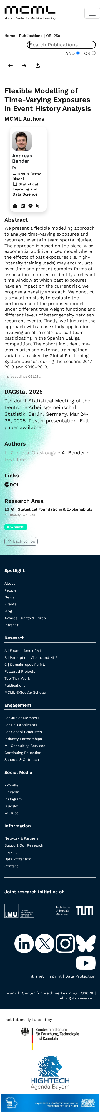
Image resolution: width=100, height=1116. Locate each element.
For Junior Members (21, 718)
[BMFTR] (50, 1036)
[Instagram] (66, 943)
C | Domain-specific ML (24, 664)
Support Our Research (23, 845)
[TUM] (74, 908)
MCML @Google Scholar (25, 692)
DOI (13, 485)
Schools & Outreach (21, 760)
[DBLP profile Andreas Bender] (37, 206)
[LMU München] (25, 908)
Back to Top (24, 541)
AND (70, 53)
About (9, 583)
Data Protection (17, 859)
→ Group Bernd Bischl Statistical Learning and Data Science (27, 184)
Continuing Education (22, 753)
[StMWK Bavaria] (50, 1100)
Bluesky (11, 806)
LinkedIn (11, 792)
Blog (8, 611)
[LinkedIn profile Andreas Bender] (23, 206)
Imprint (10, 852)
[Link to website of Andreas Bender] (15, 206)
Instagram (13, 799)
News (9, 597)
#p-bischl (15, 527)
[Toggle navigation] (92, 13)
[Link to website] (22, 140)
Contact (11, 866)
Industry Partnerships (23, 739)
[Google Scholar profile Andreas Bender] (30, 206)
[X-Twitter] (45, 943)
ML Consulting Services (24, 746)
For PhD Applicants (20, 725)
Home (9, 35)
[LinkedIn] (24, 943)
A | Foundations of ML (23, 651)
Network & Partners (21, 838)
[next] (24, 66)
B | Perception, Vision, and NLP (31, 657)
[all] (38, 66)
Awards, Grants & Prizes (25, 618)
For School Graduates (23, 732)
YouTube (11, 813)
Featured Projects (19, 671)
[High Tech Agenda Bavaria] (50, 1070)
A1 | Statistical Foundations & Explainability (51, 509)
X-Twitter (12, 785)
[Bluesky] (86, 943)
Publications (30, 35)
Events (10, 604)
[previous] (10, 66)
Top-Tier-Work (17, 678)
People (10, 590)
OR (86, 53)
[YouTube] (86, 963)
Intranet (11, 625)
